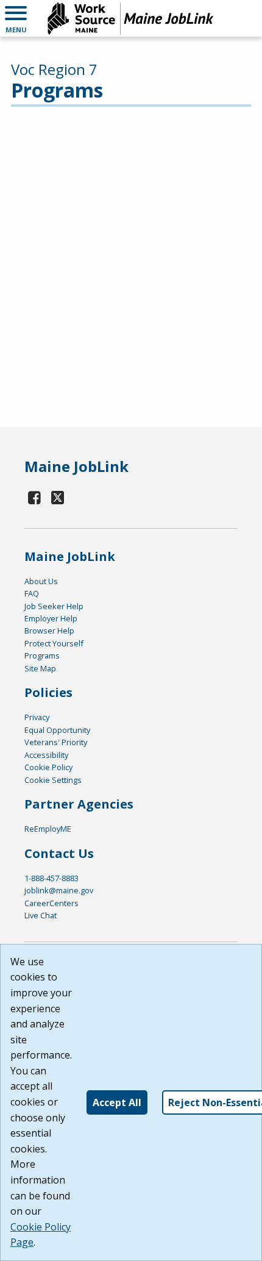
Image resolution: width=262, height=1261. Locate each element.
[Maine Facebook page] (34, 497)
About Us (41, 581)
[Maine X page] (58, 497)
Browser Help (49, 630)
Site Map (40, 668)
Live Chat (40, 915)
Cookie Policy (48, 767)
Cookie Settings (53, 779)
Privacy (36, 717)
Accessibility (46, 754)
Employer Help (50, 618)
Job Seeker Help (53, 606)
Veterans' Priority (55, 742)
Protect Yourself (53, 643)
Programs (42, 655)
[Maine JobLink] (131, 18)
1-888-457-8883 (51, 878)
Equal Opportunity (57, 729)
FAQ (31, 593)
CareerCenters (51, 903)
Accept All (117, 1102)
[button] (16, 18)
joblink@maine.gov (58, 890)
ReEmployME (47, 828)
